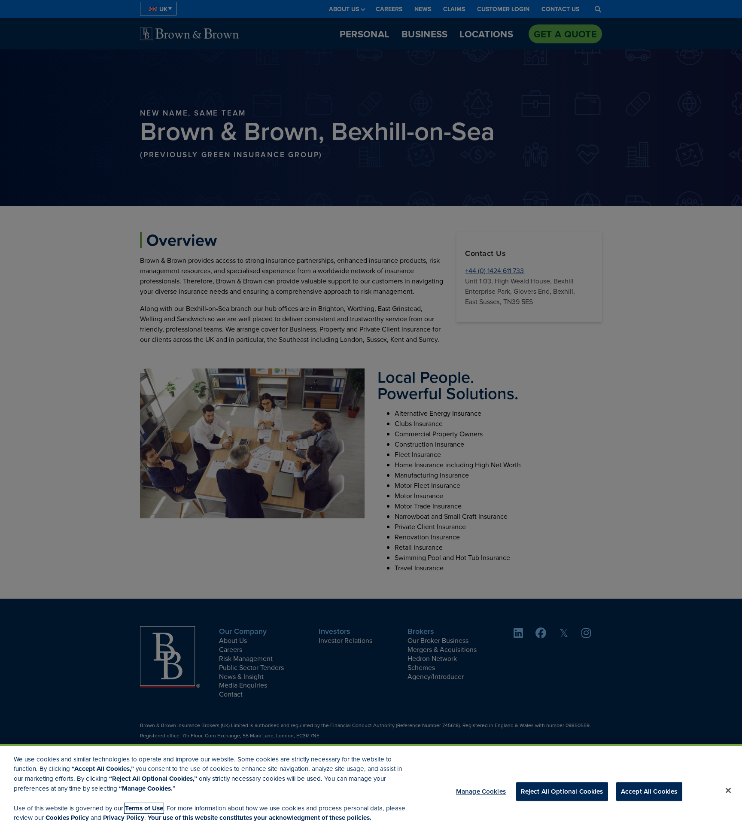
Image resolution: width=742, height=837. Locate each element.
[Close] (728, 790)
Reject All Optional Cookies (562, 790)
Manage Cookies (481, 790)
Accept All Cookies (649, 790)
